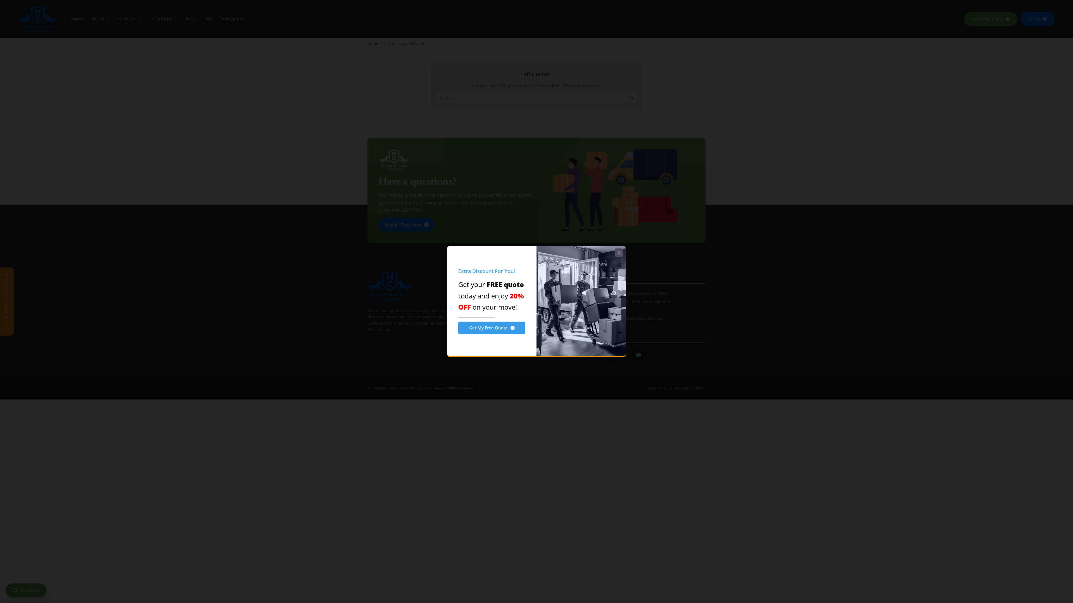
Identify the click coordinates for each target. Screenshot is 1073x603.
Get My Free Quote (488, 328)
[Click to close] (619, 252)
